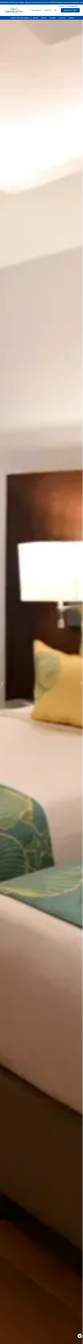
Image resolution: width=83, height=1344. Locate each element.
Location (62, 18)
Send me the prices (69, 581)
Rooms (35, 18)
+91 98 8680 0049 (71, 6)
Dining (43, 18)
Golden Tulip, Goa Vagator (20, 18)
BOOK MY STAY (70, 10)
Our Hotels (35, 10)
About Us (47, 10)
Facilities (52, 18)
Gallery (71, 18)
